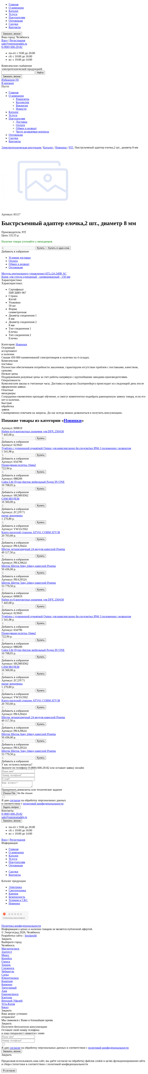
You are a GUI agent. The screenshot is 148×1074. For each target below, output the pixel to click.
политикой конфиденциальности (43, 803)
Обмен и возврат (26, 128)
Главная (13, 4)
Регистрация (17, 40)
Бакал (4, 1007)
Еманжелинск (10, 994)
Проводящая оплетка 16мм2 (18, 465)
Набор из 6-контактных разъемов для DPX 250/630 (32, 431)
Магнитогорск (10, 948)
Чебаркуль (7, 971)
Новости (21, 108)
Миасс (5, 955)
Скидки (13, 23)
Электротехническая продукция (21, 147)
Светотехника (17, 890)
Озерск (5, 961)
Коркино (6, 984)
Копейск (6, 958)
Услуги (13, 14)
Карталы (6, 997)
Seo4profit (31, 935)
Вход (4, 40)
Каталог (14, 10)
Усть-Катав (8, 1003)
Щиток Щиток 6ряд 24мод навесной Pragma (28, 565)
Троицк (6, 964)
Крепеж (13, 893)
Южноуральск (10, 977)
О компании (16, 7)
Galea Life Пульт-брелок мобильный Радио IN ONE (33, 481)
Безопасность (17, 896)
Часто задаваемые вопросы (32, 131)
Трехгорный (9, 987)
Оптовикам (16, 20)
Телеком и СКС (18, 900)
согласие (15, 800)
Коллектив (22, 102)
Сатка (5, 974)
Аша (4, 990)
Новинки (61, 147)
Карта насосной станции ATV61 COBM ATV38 (30, 532)
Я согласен (9, 1070)
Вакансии (22, 105)
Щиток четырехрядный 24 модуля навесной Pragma (33, 549)
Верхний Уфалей (12, 1000)
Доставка (21, 121)
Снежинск (7, 968)
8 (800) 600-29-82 (11, 46)
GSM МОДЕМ (10, 498)
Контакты (15, 27)
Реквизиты (22, 99)
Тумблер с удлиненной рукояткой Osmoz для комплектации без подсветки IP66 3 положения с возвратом (66, 448)
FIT (71, 147)
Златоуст (6, 951)
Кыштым (7, 981)
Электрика (15, 887)
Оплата (20, 125)
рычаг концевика (12, 515)
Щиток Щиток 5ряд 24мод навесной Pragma (28, 582)
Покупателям (17, 17)
